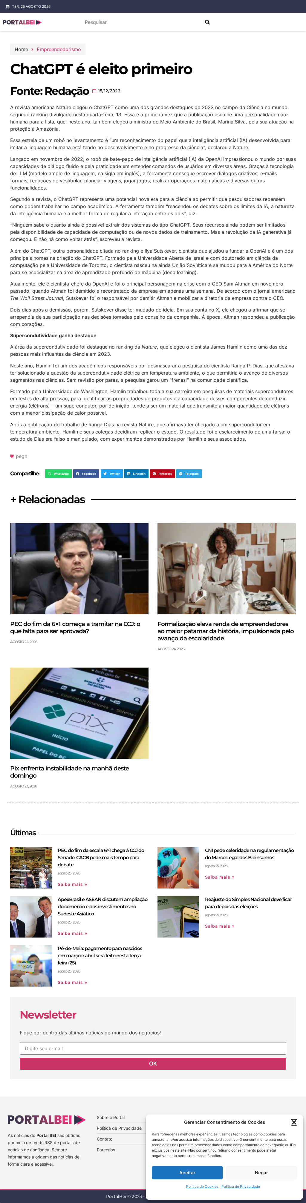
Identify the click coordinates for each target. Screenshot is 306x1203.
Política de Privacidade (240, 1186)
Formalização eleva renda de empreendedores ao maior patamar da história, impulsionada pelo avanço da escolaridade (225, 631)
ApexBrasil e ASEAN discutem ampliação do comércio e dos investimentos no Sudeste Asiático (102, 907)
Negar (261, 1172)
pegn (21, 456)
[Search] (207, 22)
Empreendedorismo (59, 49)
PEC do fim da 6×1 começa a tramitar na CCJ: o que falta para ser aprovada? (75, 627)
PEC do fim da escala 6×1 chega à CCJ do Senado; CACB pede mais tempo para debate (101, 858)
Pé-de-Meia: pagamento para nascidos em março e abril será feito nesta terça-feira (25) (100, 956)
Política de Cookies (202, 1186)
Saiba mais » (73, 884)
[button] (294, 1122)
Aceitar (187, 1172)
